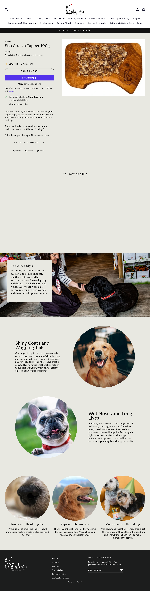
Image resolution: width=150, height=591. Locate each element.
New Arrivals (16, 18)
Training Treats (43, 18)
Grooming (79, 23)
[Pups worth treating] (75, 498)
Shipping (19, 55)
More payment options (29, 84)
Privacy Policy (57, 570)
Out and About (63, 23)
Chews (29, 18)
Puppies (136, 18)
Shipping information (29, 143)
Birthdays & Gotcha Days (121, 23)
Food (139, 23)
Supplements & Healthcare (21, 23)
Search (55, 558)
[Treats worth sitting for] (27, 498)
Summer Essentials (97, 23)
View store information (18, 104)
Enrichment (45, 23)
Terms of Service (59, 574)
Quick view (21, 228)
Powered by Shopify (75, 582)
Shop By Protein (76, 18)
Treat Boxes (59, 18)
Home (7, 41)
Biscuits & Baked (97, 18)
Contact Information (60, 578)
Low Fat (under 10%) (119, 18)
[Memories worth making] (122, 498)
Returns (55, 566)
